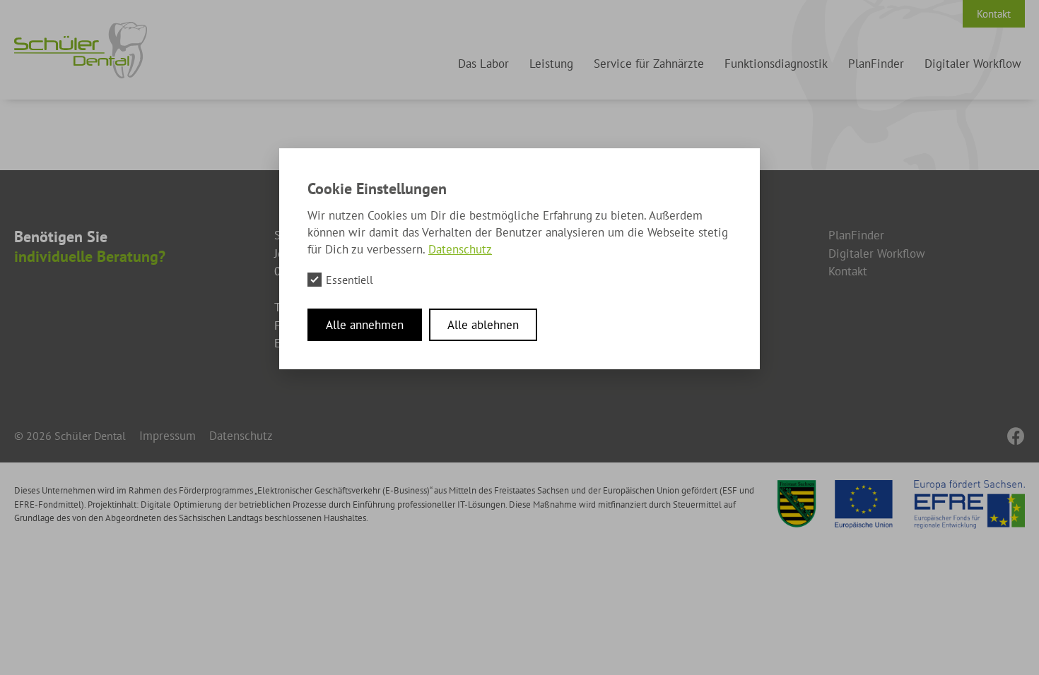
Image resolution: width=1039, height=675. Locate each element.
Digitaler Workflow (972, 63)
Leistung (551, 63)
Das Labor (483, 63)
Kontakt (994, 13)
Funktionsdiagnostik (776, 63)
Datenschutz (241, 435)
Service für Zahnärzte (649, 63)
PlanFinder (876, 63)
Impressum (167, 435)
